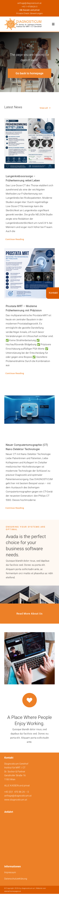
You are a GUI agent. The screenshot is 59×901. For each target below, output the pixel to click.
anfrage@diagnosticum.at (29, 3)
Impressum (10, 872)
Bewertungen (36, 13)
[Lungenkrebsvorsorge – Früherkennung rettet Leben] (29, 143)
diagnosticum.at (28, 888)
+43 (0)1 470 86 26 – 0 (16, 791)
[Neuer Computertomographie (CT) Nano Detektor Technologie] (29, 409)
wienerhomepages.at (12, 891)
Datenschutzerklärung (15, 878)
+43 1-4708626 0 (29, 6)
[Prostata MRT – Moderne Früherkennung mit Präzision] (29, 273)
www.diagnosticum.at (15, 799)
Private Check (22, 13)
